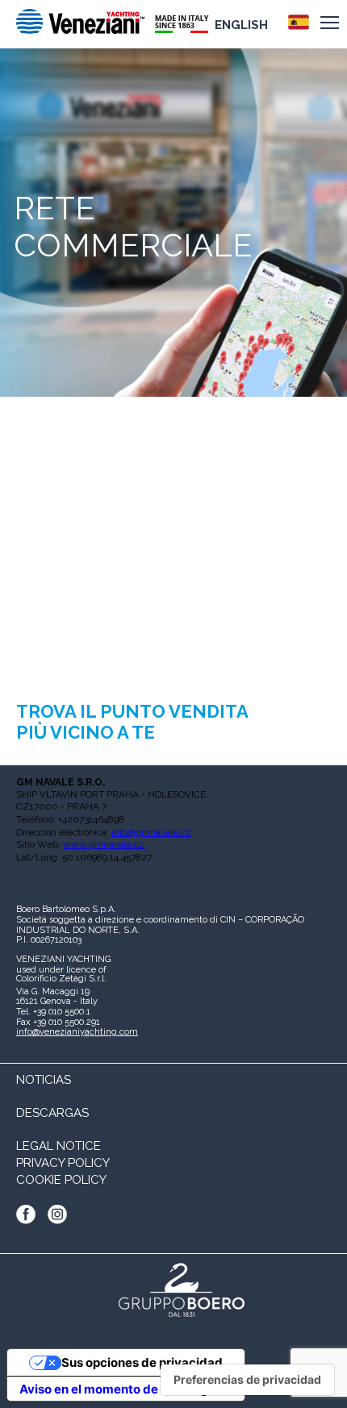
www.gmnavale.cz (103, 844)
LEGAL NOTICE (58, 1146)
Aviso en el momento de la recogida (123, 1389)
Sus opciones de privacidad (142, 1362)
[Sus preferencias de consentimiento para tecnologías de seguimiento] (247, 1379)
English (241, 25)
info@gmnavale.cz (151, 832)
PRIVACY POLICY (63, 1163)
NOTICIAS (43, 1080)
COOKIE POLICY (61, 1180)
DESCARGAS (52, 1113)
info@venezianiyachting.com (77, 1032)
